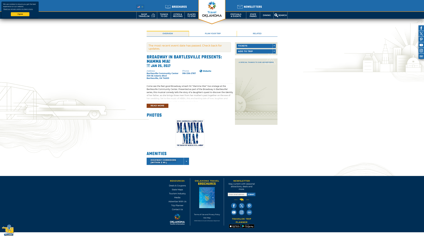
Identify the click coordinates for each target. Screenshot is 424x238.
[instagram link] (241, 212)
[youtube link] (234, 212)
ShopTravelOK (144, 15)
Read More (157, 105)
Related (257, 34)
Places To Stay (191, 15)
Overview (168, 34)
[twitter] (421, 33)
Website (207, 71)
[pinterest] (421, 39)
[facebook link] (234, 205)
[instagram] (421, 50)
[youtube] (421, 45)
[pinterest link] (249, 205)
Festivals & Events (235, 15)
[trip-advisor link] (249, 212)
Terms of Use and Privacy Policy (207, 214)
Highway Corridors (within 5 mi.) (163, 161)
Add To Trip (245, 51)
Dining (267, 15)
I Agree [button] (20, 14)
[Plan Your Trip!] (8, 230)
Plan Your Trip (213, 34)
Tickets (242, 46)
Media (177, 197)
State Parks (253, 15)
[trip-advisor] (421, 56)
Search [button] (282, 15)
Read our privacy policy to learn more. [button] (18, 9)
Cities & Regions (178, 15)
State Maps (177, 189)
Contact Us (177, 209)
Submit (251, 194)
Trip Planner (177, 205)
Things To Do (164, 15)
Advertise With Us (177, 201)
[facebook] (421, 28)
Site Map (207, 218)
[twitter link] (241, 205)
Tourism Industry (177, 193)
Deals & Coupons (177, 185)
